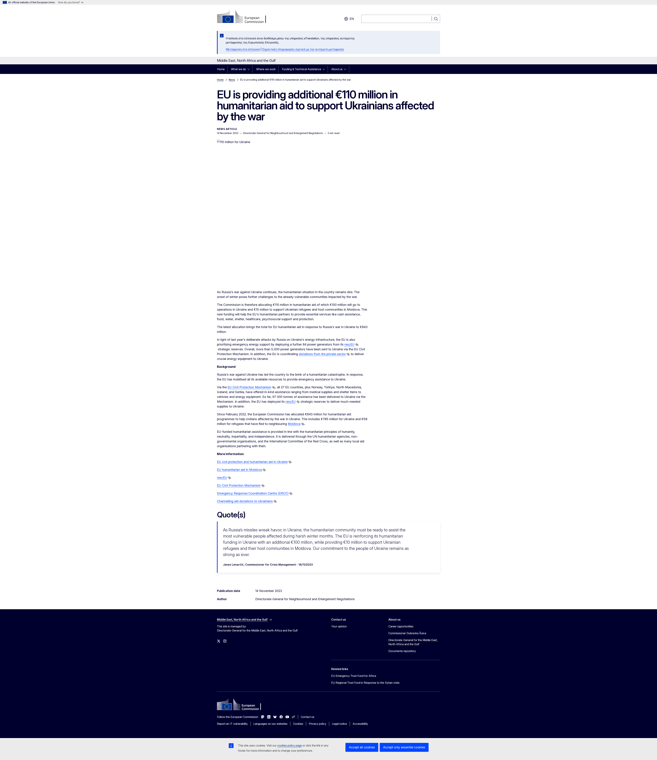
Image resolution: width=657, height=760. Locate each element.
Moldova (294, 424)
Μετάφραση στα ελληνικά (243, 49)
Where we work (266, 69)
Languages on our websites (270, 723)
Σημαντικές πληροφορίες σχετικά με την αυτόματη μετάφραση (303, 49)
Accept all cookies (362, 747)
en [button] (352, 19)
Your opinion (339, 626)
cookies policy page (289, 745)
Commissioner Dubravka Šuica (407, 633)
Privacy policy (317, 723)
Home (221, 69)
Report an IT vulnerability (232, 723)
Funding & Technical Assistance (301, 69)
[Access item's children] (250, 69)
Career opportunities (400, 626)
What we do (238, 69)
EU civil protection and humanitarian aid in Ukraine (252, 462)
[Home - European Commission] (244, 17)
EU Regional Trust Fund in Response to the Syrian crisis (365, 682)
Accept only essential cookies (404, 747)
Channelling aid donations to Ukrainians (245, 501)
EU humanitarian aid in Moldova (239, 469)
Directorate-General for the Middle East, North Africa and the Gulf (412, 642)
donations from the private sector (322, 354)
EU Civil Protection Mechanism (249, 387)
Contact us (307, 717)
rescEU (349, 344)
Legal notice (339, 723)
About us (337, 69)
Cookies (298, 723)
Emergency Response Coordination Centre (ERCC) (252, 493)
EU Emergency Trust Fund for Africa (353, 676)
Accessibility (360, 723)
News (232, 79)
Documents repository (402, 651)
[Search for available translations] (357, 344)
